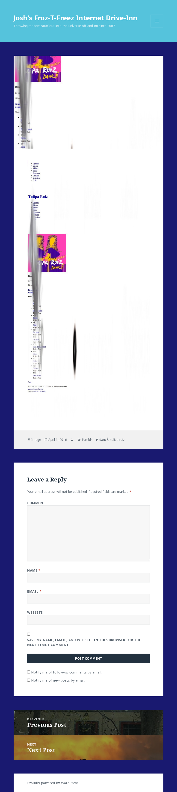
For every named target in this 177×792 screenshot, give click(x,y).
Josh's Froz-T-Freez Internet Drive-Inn (75, 17)
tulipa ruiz (117, 439)
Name (33, 570)
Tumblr (87, 439)
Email (34, 591)
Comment (36, 503)
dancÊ (103, 439)
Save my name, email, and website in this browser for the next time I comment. (84, 642)
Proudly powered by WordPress (52, 783)
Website (35, 612)
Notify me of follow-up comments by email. (66, 672)
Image (36, 439)
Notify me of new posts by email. (58, 680)
